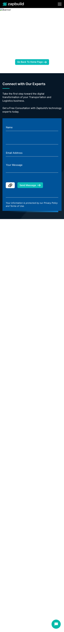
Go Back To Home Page (30, 62)
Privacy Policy (51, 203)
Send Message (28, 185)
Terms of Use (17, 206)
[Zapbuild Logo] (13, 4)
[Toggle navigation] (60, 4)
